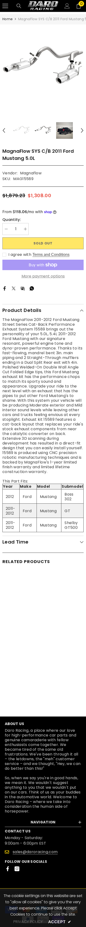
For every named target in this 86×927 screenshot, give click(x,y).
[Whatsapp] (32, 288)
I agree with (19, 254)
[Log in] (67, 6)
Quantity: (11, 219)
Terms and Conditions (51, 255)
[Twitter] (13, 288)
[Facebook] (4, 288)
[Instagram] (17, 869)
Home (7, 19)
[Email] (23, 288)
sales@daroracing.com (35, 852)
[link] (43, 691)
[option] (43, 69)
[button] (3, 130)
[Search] (19, 6)
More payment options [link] (43, 276)
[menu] (5, 6)
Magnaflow (31, 173)
